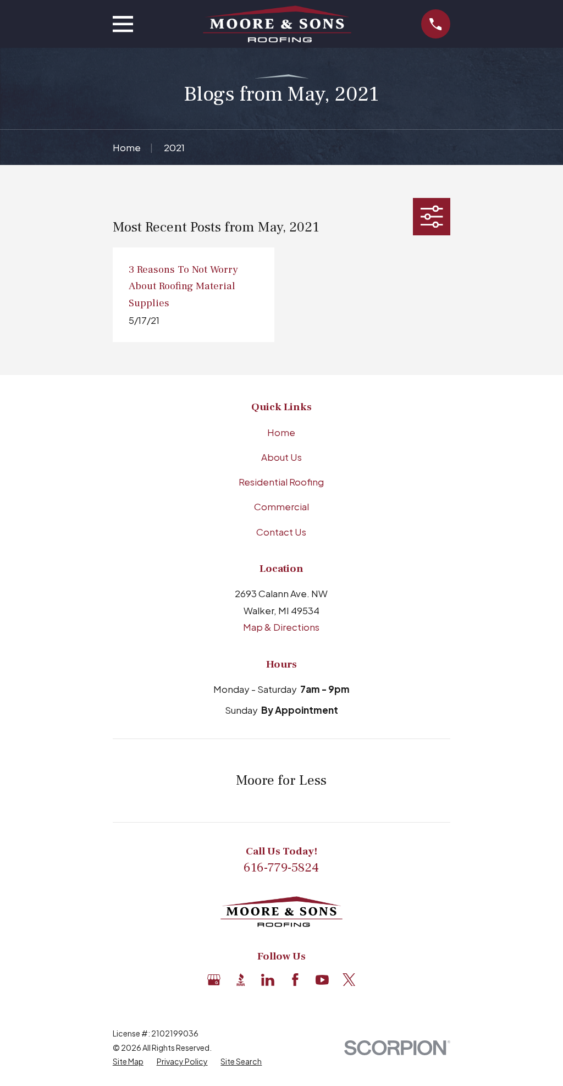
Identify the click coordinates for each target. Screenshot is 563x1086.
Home (281, 432)
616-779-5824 (281, 867)
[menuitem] (128, 1062)
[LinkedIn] (267, 979)
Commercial (281, 506)
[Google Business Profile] (213, 979)
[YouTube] (322, 979)
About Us (281, 457)
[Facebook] (295, 979)
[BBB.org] (240, 979)
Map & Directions (281, 627)
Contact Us (281, 532)
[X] (349, 979)
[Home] (277, 23)
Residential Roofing (281, 482)
